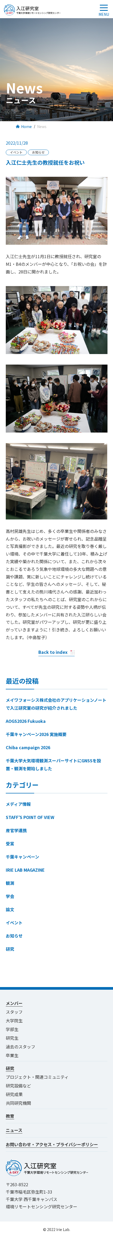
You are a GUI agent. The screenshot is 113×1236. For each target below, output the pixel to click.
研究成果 (14, 1094)
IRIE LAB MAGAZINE (25, 870)
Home (26, 126)
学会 (10, 896)
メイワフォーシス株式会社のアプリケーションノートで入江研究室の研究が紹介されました (56, 704)
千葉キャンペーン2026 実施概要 (36, 734)
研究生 (12, 1038)
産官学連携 (16, 830)
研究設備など (18, 1085)
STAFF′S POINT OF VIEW (30, 817)
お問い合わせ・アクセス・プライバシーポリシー (52, 1144)
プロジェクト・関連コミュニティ (39, 1077)
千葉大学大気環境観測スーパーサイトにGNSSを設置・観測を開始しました (53, 764)
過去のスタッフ (20, 1046)
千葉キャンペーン (22, 857)
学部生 (12, 1029)
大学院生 (14, 1020)
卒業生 (12, 1055)
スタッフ (14, 1012)
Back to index (53, 652)
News (42, 126)
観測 (10, 883)
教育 (10, 1116)
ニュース (14, 1130)
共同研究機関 (18, 1103)
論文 (10, 909)
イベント (14, 922)
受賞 (10, 843)
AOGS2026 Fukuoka (26, 721)
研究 (10, 949)
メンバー (14, 1003)
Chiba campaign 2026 (28, 747)
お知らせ (14, 936)
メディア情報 (18, 804)
